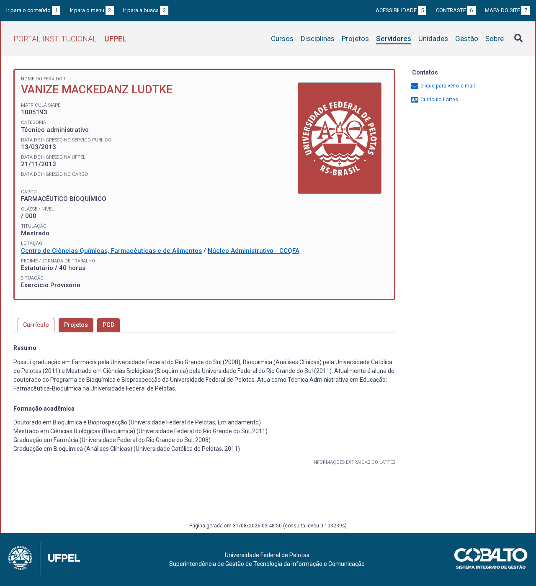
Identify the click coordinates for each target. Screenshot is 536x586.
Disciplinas (318, 38)
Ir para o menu (90, 10)
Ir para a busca (144, 10)
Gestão (466, 38)
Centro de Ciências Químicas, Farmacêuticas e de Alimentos (111, 250)
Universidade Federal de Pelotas (267, 555)
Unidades (433, 38)
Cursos (282, 38)
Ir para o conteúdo (32, 10)
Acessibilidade (400, 10)
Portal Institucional (69, 38)
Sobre (494, 38)
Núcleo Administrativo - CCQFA (253, 250)
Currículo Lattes (438, 99)
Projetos (355, 38)
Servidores (393, 38)
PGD (108, 324)
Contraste (454, 10)
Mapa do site (506, 10)
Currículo (36, 324)
